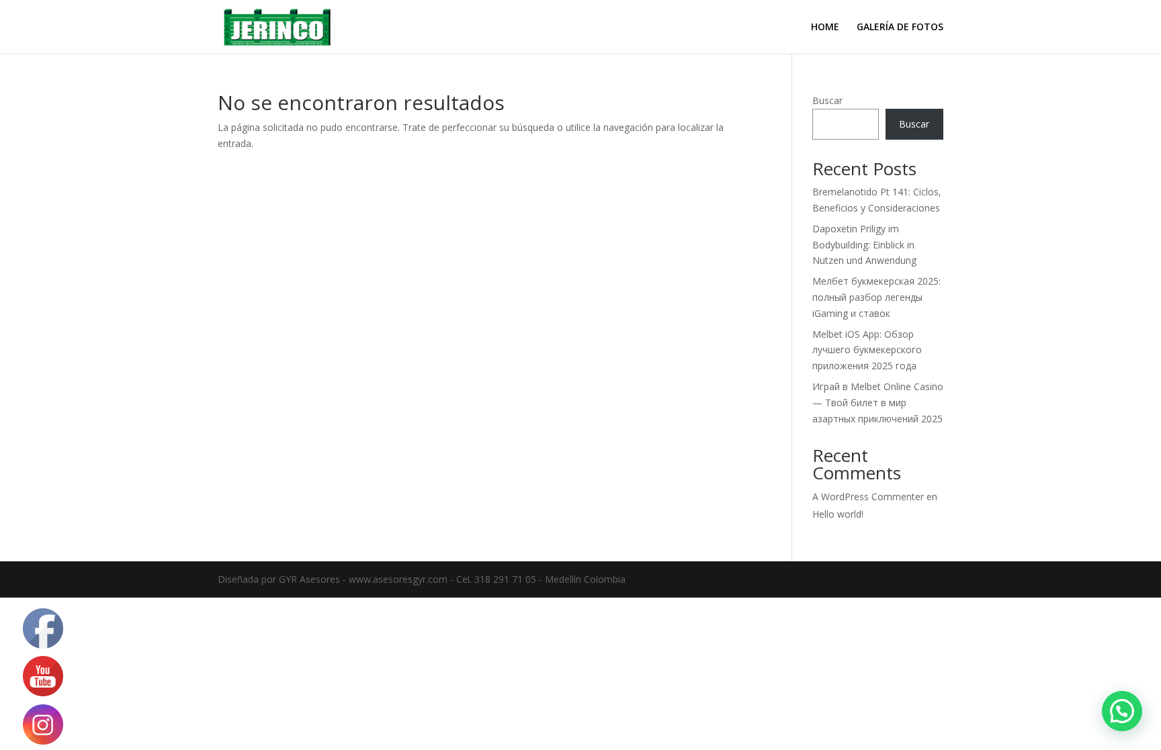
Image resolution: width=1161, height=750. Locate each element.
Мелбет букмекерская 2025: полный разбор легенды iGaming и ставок (876, 297)
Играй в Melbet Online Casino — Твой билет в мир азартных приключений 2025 (877, 402)
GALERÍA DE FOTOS (900, 27)
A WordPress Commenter (868, 496)
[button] (1122, 711)
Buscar (827, 100)
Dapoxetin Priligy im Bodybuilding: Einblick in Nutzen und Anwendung (864, 244)
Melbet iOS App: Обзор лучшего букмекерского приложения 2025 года (867, 350)
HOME (825, 27)
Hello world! (837, 514)
